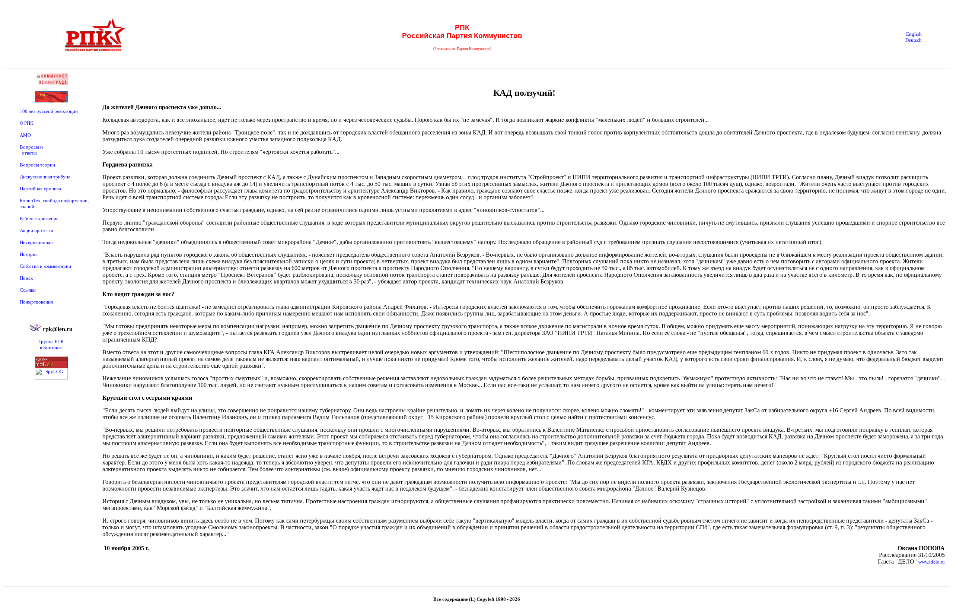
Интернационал (36, 242)
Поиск (26, 278)
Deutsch (913, 40)
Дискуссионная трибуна (45, 177)
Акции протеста (36, 230)
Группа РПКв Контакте (51, 344)
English (914, 34)
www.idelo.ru (931, 562)
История (29, 254)
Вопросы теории (37, 165)
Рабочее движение (39, 218)
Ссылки (28, 290)
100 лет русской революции (49, 111)
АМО (25, 135)
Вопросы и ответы (31, 150)
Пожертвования (36, 302)
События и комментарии (45, 266)
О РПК (27, 123)
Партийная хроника (40, 188)
